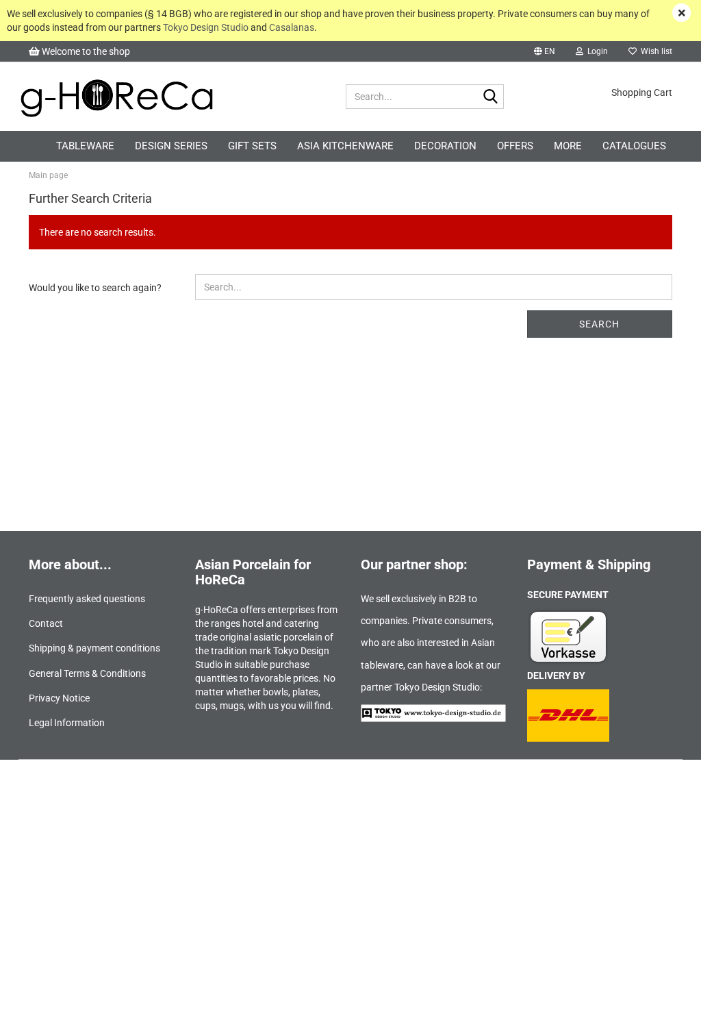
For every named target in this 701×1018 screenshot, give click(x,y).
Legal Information (67, 722)
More (568, 146)
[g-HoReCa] (176, 96)
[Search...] (491, 97)
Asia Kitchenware (345, 146)
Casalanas (291, 27)
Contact (46, 623)
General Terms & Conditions (87, 673)
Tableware (85, 146)
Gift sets (252, 146)
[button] (544, 51)
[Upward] (663, 997)
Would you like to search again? (95, 287)
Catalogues (634, 146)
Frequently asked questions (87, 598)
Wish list (654, 51)
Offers (515, 146)
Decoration (445, 146)
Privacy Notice (59, 698)
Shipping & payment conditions (94, 648)
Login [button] (595, 51)
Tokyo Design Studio (205, 27)
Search (599, 324)
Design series (171, 146)
